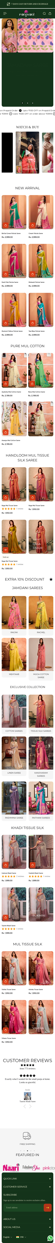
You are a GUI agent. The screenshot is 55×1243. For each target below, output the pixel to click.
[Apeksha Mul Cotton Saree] (14, 370)
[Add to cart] (5, 225)
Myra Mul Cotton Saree (36, 392)
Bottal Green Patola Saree (11, 233)
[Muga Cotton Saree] (41, 659)
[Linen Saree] (14, 756)
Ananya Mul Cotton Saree (11, 440)
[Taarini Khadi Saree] (14, 904)
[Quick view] (5, 550)
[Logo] (27, 13)
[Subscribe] (48, 1208)
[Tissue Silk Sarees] (41, 714)
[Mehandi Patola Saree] (41, 261)
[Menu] (5, 13)
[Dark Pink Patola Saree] (14, 261)
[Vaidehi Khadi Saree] (41, 852)
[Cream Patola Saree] (41, 212)
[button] (27, 153)
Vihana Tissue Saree (9, 1038)
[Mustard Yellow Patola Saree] (14, 310)
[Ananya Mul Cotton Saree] (14, 419)
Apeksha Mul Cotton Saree (11, 392)
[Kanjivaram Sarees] (41, 757)
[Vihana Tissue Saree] (14, 1017)
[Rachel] (41, 616)
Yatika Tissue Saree (9, 989)
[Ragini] (14, 616)
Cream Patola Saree (36, 233)
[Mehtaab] (14, 657)
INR (22, 1237)
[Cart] (50, 13)
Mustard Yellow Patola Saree (12, 331)
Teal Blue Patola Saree (37, 331)
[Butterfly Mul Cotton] (40, 419)
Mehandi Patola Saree (36, 282)
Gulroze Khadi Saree (9, 873)
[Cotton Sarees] (14, 714)
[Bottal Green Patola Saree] (14, 212)
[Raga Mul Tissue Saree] (14, 484)
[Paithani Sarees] (41, 801)
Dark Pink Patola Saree (10, 282)
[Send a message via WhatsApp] (50, 1238)
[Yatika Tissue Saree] (14, 968)
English (6, 1237)
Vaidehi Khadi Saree (36, 873)
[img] (27, 1065)
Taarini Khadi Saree (8, 925)
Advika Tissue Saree (36, 989)
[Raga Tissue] (41, 537)
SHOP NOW (27, 98)
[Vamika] (41, 1017)
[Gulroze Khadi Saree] (14, 852)
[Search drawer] (44, 13)
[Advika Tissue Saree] (41, 968)
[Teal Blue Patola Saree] (41, 310)
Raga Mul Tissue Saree (9, 505)
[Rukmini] (41, 904)
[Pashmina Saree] (14, 801)
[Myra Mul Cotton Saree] (40, 370)
